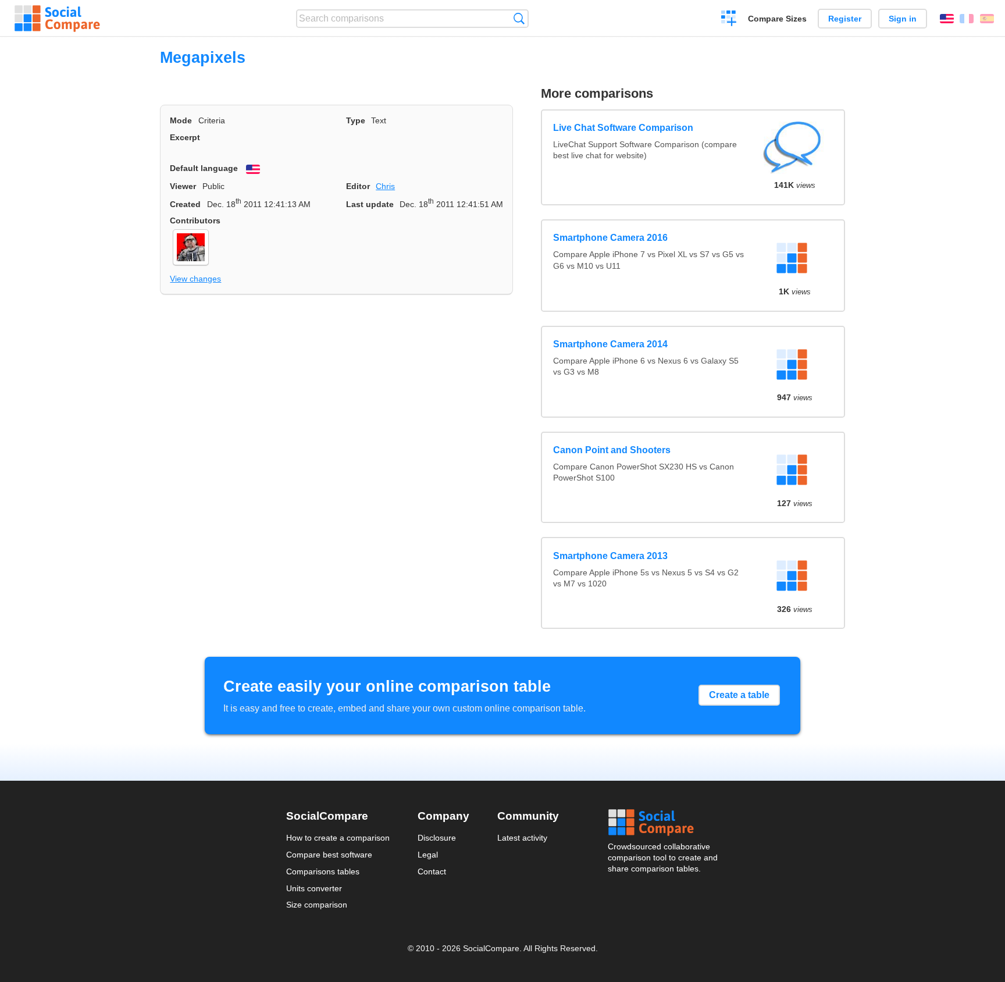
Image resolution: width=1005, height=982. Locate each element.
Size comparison (316, 904)
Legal (428, 854)
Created (185, 204)
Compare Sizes (777, 18)
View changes (195, 278)
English (947, 18)
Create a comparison (729, 19)
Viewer (183, 186)
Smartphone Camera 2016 (610, 238)
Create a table (739, 695)
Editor (358, 186)
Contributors (195, 220)
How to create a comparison (338, 837)
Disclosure (437, 837)
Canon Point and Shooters (612, 450)
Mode (181, 120)
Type (355, 120)
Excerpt (185, 137)
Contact (432, 871)
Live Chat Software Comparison (623, 128)
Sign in (903, 18)
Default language (204, 168)
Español (987, 18)
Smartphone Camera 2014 (610, 344)
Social (663, 823)
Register (844, 18)
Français (967, 18)
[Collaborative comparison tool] (57, 18)
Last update (370, 204)
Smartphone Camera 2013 (610, 556)
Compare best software (329, 854)
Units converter (314, 888)
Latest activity (522, 837)
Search (519, 18)
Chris (385, 186)
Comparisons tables (322, 871)
